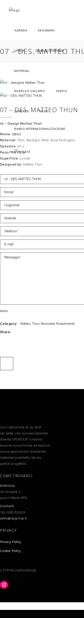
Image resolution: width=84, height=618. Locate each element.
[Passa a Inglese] (22, 152)
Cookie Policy (10, 551)
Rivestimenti (65, 324)
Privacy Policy (10, 542)
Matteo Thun (30, 324)
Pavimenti (48, 324)
